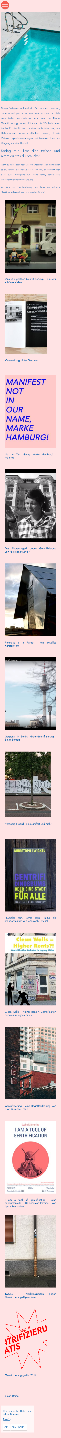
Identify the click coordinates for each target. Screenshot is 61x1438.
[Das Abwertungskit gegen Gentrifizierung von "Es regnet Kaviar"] (30, 559)
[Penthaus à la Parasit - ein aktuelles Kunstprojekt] (30, 653)
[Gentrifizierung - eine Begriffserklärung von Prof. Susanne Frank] (30, 1116)
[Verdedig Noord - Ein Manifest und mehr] (28, 834)
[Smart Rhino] (11, 1434)
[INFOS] (7, 1419)
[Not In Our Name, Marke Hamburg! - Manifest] (30, 465)
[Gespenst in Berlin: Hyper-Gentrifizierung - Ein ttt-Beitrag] (30, 747)
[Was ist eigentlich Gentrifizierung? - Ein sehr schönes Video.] (30, 289)
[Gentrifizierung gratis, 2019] (26, 1385)
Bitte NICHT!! (18, 1427)
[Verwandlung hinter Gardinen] (26, 371)
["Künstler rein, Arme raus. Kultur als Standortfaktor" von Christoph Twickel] (30, 928)
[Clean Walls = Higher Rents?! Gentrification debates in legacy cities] (30, 1022)
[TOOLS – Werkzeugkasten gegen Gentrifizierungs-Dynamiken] (30, 1304)
